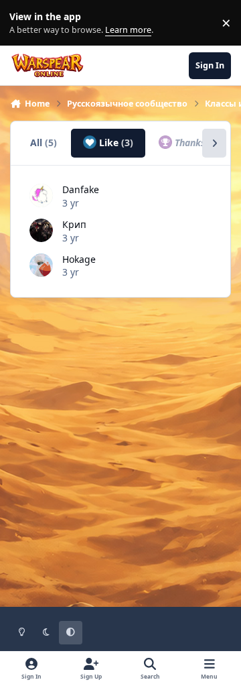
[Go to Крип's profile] (41, 230)
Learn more (26, 23)
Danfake (80, 189)
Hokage (79, 259)
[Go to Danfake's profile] (41, 195)
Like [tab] (114, 142)
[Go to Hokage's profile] (41, 265)
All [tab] (43, 142)
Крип (74, 224)
